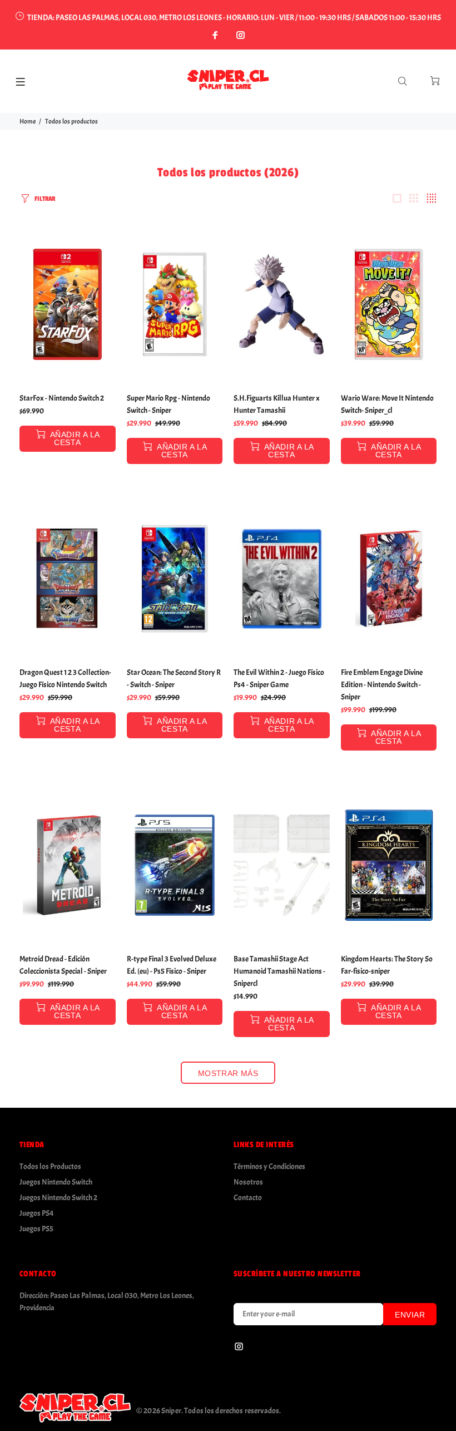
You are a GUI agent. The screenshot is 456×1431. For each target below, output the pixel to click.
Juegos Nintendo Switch (55, 1182)
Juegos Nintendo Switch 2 (58, 1197)
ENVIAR (410, 1314)
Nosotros (248, 1182)
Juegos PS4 (36, 1213)
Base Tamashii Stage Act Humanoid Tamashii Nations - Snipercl (279, 971)
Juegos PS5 (36, 1228)
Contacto (248, 1197)
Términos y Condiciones (269, 1166)
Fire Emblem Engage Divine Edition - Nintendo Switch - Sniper (382, 685)
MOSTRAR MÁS (228, 1073)
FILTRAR (44, 199)
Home (27, 121)
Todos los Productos (50, 1166)
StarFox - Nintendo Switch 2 (61, 398)
